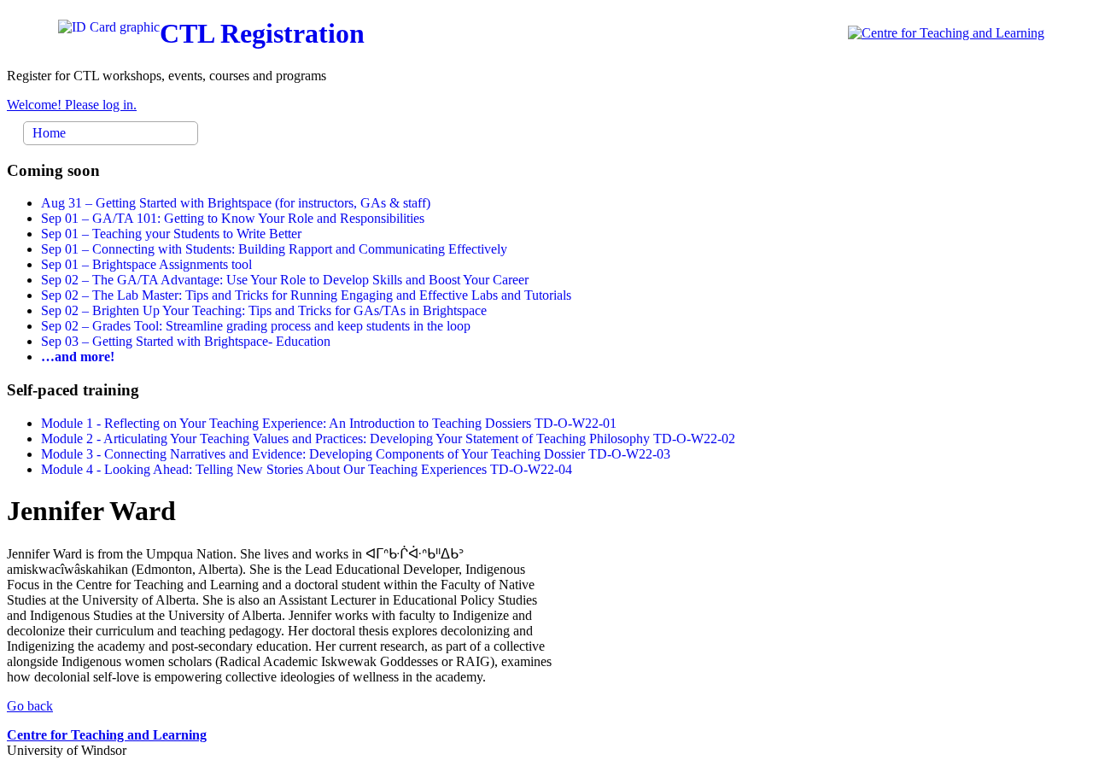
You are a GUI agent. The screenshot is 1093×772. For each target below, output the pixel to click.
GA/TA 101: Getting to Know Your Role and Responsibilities (232, 218)
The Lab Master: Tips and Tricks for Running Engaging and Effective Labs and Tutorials (306, 295)
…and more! (77, 356)
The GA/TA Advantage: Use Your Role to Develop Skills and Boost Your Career (285, 279)
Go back (30, 706)
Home (49, 133)
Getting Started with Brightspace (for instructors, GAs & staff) (235, 203)
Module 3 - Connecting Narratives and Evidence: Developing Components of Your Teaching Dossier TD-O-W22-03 (355, 454)
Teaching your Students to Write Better (171, 233)
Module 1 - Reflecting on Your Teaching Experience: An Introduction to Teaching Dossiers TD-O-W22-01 (329, 423)
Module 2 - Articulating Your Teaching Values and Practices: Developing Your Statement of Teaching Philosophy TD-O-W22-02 (388, 438)
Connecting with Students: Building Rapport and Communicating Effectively (274, 249)
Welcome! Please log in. (72, 104)
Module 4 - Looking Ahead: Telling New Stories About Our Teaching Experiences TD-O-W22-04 (306, 469)
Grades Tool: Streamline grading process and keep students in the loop (256, 326)
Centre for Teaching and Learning (107, 735)
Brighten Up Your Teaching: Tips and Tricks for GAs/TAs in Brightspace (264, 310)
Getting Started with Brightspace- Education (185, 341)
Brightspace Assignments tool (146, 264)
